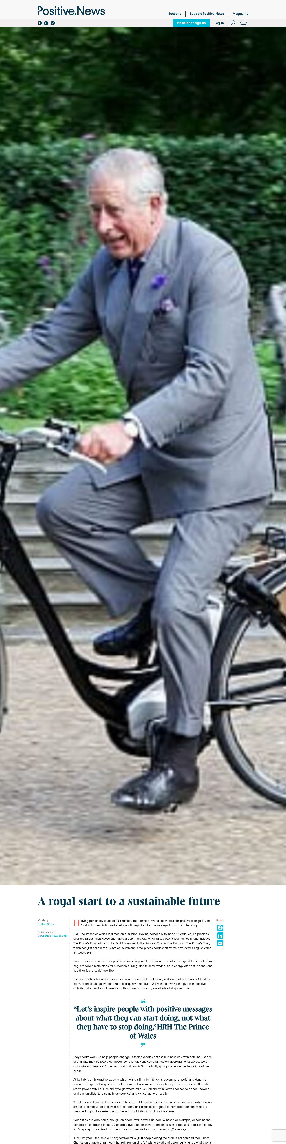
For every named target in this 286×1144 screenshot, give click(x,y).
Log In (219, 23)
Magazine (240, 14)
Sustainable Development (52, 936)
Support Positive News (207, 14)
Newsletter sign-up (191, 23)
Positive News (46, 924)
